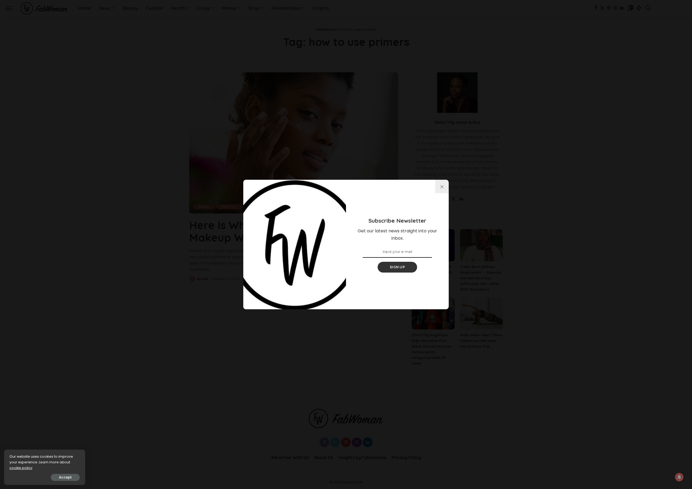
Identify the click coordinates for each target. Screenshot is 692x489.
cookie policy (20, 468)
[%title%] (442, 186)
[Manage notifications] (679, 477)
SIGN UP (397, 267)
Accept (65, 477)
